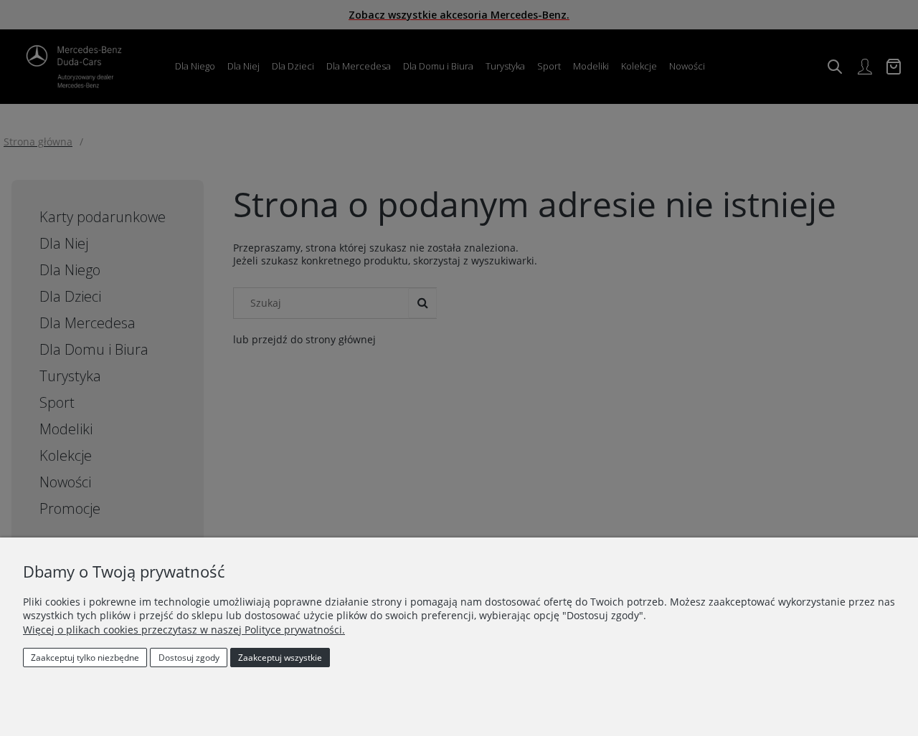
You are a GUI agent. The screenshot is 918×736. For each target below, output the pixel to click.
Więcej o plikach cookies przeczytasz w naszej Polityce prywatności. (184, 629)
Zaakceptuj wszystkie (280, 657)
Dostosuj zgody (188, 657)
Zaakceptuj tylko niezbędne (85, 657)
